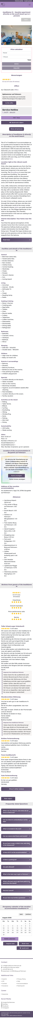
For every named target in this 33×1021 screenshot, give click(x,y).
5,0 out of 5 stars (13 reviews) (10, 81)
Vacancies (5, 994)
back (26, 19)
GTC (3, 981)
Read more (6, 240)
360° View (16, 118)
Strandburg (15, 172)
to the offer (9, 103)
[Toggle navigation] (29, 4)
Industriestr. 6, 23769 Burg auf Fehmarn (14, 971)
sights (17, 207)
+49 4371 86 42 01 (8, 969)
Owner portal (19, 1)
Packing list (21, 986)
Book (16, 64)
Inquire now (10, 943)
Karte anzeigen (16, 475)
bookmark (25, 948)
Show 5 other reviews (16, 789)
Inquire (16, 68)
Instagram (6, 1008)
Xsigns (7, 1012)
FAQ (18, 981)
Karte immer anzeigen (17, 479)
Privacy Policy (21, 979)
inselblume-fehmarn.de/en (11, 967)
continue (28, 914)
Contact (4, 983)
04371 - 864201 (9, 112)
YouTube (5, 1004)
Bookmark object (17, 122)
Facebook (6, 1006)
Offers (16, 90)
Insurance (5, 986)
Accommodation (22, 983)
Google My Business (9, 1002)
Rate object (8, 798)
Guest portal (28, 1)
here (11, 159)
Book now (25, 943)
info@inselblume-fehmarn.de (12, 965)
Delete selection (9, 939)
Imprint (4, 979)
